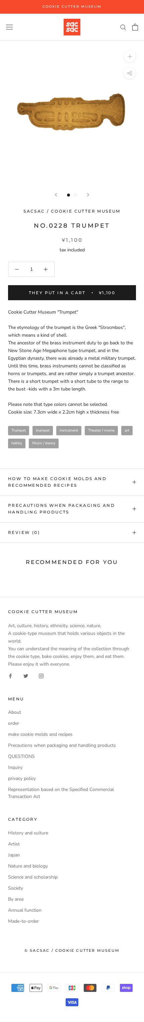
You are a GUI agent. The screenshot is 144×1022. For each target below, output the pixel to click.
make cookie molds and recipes (40, 734)
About (14, 712)
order (13, 723)
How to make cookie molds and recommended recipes (57, 482)
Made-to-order (23, 921)
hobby (16, 443)
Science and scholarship (33, 877)
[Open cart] (135, 27)
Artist (14, 844)
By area (15, 899)
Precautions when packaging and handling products (61, 509)
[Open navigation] (9, 26)
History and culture (28, 833)
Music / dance (43, 443)
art (127, 430)
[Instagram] (41, 675)
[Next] (88, 194)
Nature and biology (28, 866)
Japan (14, 855)
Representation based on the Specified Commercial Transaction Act (61, 793)
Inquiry (15, 767)
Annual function (25, 910)
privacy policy (22, 778)
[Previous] (56, 194)
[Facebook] (10, 675)
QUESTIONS (21, 756)
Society (15, 888)
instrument (69, 430)
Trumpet (18, 430)
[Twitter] (25, 675)
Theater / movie (101, 430)
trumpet (43, 430)
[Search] (123, 27)
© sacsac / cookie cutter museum (72, 950)
